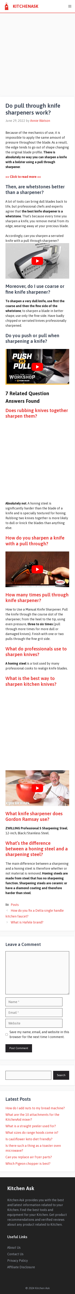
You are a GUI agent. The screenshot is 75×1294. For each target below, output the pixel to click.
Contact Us (15, 1254)
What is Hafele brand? (27, 922)
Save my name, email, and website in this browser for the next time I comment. (39, 1034)
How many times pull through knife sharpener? (37, 597)
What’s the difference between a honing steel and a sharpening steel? (36, 848)
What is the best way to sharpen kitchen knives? (30, 681)
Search (61, 1075)
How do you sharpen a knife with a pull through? (34, 540)
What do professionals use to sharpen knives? (36, 651)
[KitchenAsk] (6, 6)
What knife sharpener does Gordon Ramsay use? (34, 816)
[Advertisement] (37, 52)
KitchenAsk (25, 6)
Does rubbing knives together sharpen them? (36, 413)
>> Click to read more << (23, 177)
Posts (15, 905)
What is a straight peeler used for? (30, 1126)
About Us (14, 1247)
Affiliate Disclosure (21, 1267)
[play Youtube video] (37, 261)
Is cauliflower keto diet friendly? (28, 1139)
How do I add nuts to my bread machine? (35, 1108)
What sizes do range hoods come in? (31, 1132)
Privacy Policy (17, 1260)
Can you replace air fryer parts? (28, 1157)
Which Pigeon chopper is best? (27, 1163)
